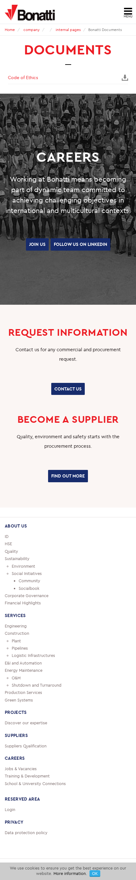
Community (29, 593)
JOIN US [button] (68, 244)
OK (95, 873)
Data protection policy (26, 844)
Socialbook (29, 600)
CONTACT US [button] (68, 403)
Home (10, 29)
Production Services (23, 704)
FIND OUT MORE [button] (68, 489)
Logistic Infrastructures (33, 667)
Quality (11, 563)
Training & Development (27, 788)
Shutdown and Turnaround (36, 697)
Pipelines (20, 660)
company (31, 29)
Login (10, 821)
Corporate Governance (26, 607)
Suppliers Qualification (25, 757)
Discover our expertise (26, 735)
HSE (8, 556)
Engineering (16, 637)
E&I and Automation (23, 674)
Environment (23, 578)
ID (7, 548)
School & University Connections (35, 795)
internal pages (68, 29)
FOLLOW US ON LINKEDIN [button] (68, 261)
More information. (70, 873)
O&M (16, 689)
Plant (16, 652)
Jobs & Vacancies (21, 780)
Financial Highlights (23, 615)
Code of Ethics (23, 77)
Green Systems (19, 712)
